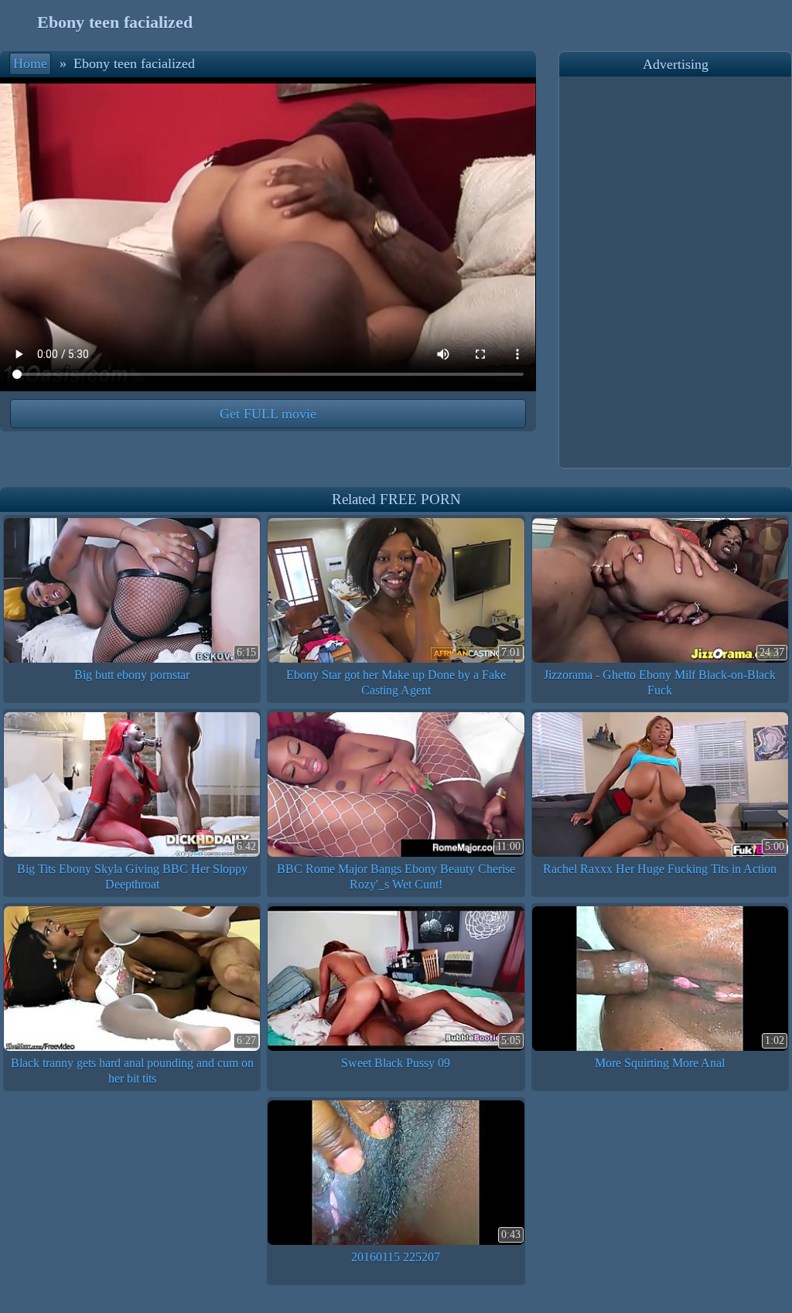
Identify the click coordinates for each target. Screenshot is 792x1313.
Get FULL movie (268, 413)
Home (30, 63)
